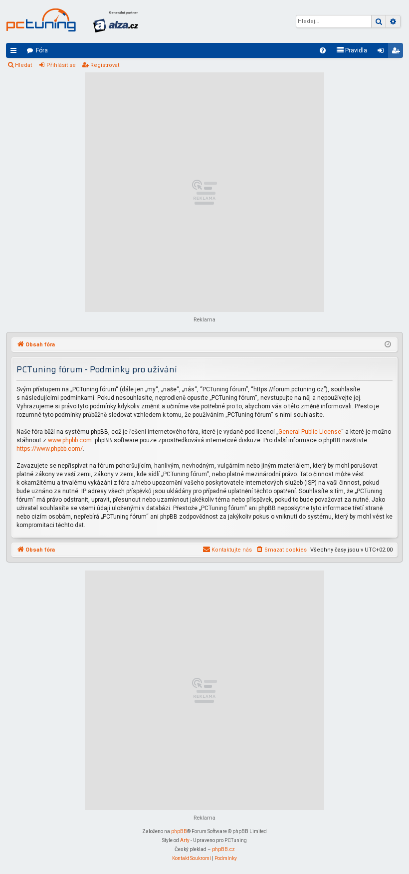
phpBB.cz (223, 849)
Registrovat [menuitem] (397, 52)
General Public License (309, 431)
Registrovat (104, 65)
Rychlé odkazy (15, 52)
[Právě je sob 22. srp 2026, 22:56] (388, 344)
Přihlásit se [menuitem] (382, 52)
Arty (185, 840)
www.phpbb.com (70, 440)
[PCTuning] (41, 20)
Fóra (42, 50)
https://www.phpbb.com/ (49, 448)
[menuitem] (322, 50)
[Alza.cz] (116, 21)
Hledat (23, 65)
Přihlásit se (61, 65)
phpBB (179, 831)
